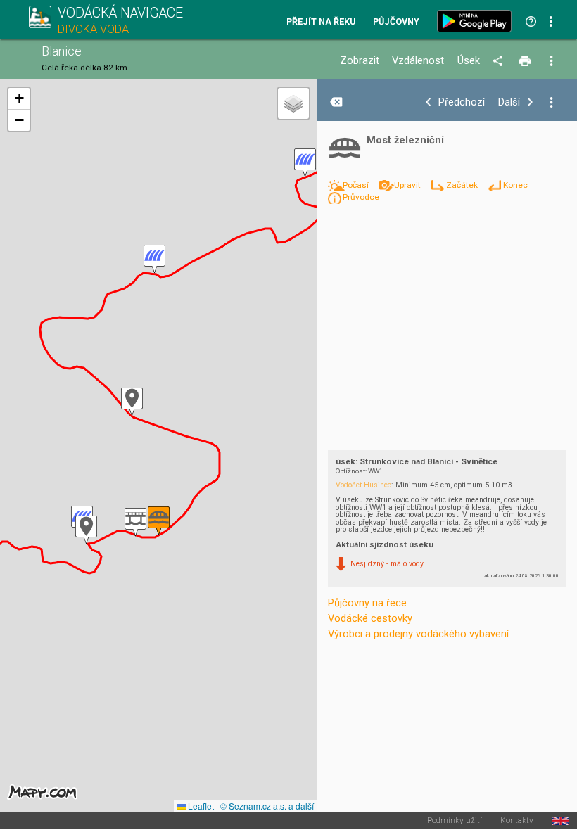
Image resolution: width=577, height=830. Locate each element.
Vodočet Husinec (363, 485)
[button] (86, 530)
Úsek (468, 61)
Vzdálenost (418, 61)
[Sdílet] (500, 61)
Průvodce (361, 197)
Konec (515, 185)
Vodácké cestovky (370, 618)
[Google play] (477, 21)
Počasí (357, 185)
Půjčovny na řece (367, 602)
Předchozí (461, 102)
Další (509, 102)
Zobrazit (359, 61)
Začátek (463, 185)
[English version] (560, 821)
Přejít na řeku (320, 22)
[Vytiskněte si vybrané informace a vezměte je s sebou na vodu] (526, 61)
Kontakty (516, 821)
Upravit (408, 185)
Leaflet (200, 806)
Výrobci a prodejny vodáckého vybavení (418, 633)
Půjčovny (396, 22)
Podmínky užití (454, 821)
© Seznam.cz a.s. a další (267, 806)
